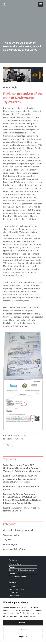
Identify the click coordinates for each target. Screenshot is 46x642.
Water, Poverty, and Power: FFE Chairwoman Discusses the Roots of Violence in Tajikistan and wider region (22, 468)
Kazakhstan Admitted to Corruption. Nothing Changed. (21, 509)
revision (35, 111)
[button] (40, 4)
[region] (23, 620)
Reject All (23, 636)
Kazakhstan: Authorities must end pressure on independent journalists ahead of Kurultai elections (21, 478)
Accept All (23, 623)
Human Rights (11, 87)
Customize (23, 629)
